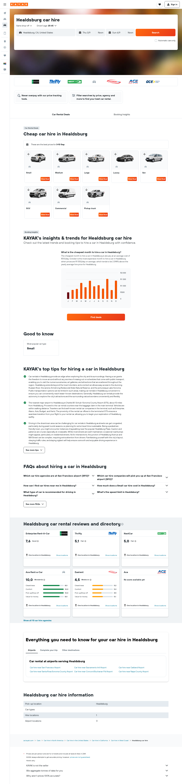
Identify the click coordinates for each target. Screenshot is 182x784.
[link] (96, 317)
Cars (38, 740)
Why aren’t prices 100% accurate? (43, 775)
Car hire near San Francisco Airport (45, 667)
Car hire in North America (53, 740)
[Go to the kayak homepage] (19, 4)
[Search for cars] (5, 25)
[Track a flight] (5, 47)
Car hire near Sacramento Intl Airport (90, 667)
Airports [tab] (32, 650)
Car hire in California (100, 740)
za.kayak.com (28, 740)
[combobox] (24, 25)
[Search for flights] (5, 13)
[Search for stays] (5, 19)
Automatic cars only (166, 40)
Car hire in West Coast (120, 740)
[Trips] (5, 55)
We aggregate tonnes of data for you (44, 770)
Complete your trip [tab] (49, 650)
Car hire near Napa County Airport (134, 671)
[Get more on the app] (5, 33)
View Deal (45, 179)
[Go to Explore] (5, 41)
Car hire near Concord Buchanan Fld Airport (93, 671)
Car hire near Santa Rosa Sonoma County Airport (51, 671)
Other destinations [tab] (70, 650)
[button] (5, 4)
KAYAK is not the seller (37, 765)
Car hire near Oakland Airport (131, 667)
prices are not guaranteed (80, 757)
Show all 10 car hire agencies (37, 620)
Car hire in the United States (77, 740)
